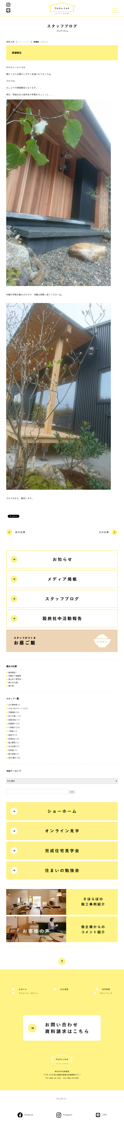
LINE (104, 1114)
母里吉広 (44, 41)
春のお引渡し (13, 682)
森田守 (11, 735)
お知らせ (23, 989)
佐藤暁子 (12, 723)
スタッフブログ (24, 41)
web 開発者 (12, 704)
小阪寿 (11, 731)
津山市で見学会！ (15, 679)
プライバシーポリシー (29, 993)
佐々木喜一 (12, 716)
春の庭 (11, 685)
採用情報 (106, 989)
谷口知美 (12, 746)
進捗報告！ (12, 672)
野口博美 (12, 754)
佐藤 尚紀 (12, 719)
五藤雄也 (12, 712)
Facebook (28, 1114)
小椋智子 (12, 727)
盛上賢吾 (12, 742)
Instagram (67, 1114)
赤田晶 (11, 750)
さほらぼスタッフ (15, 708)
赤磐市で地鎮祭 (14, 675)
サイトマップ (106, 993)
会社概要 (64, 989)
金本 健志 (12, 757)
